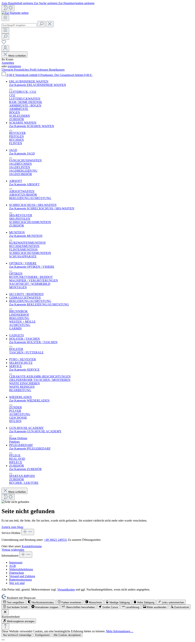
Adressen (43, 69)
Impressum (15, 562)
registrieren (14, 66)
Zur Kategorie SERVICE (24, 369)
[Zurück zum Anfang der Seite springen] (5, 626)
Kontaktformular (32, 546)
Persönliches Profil (25, 69)
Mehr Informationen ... (119, 631)
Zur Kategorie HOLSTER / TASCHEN (33, 342)
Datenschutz (16, 572)
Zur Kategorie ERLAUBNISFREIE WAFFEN (37, 85)
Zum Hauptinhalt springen (18, 3)
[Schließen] (3, 639)
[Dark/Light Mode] (8, 8)
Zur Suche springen (46, 3)
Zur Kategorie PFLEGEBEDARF (30, 448)
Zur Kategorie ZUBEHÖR (25, 469)
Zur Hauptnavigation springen (76, 3)
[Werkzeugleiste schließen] (5, 612)
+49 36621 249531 (55, 539)
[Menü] (5, 18)
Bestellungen (57, 69)
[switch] (14, 602)
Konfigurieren (42, 635)
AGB (12, 565)
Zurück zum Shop (12, 527)
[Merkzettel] (4, 43)
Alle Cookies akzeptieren (67, 635)
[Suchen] (41, 24)
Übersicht (8, 69)
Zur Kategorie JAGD (22, 153)
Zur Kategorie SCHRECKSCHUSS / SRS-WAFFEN (41, 208)
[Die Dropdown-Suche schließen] (50, 24)
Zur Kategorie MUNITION (25, 235)
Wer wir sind (17, 583)
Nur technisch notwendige (17, 635)
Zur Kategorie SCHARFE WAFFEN (31, 126)
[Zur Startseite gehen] (15, 12)
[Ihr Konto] (5, 48)
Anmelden (8, 62)
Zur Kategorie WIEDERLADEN (29, 400)
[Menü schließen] (10, 89)
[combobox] (19, 25)
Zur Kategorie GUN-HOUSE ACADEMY (35, 431)
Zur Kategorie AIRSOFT (24, 184)
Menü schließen (17, 55)
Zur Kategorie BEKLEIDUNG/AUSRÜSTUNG (39, 304)
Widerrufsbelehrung (21, 569)
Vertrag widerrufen (13, 549)
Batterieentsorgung (20, 579)
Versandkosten (66, 589)
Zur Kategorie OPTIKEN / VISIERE (31, 266)
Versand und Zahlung (22, 576)
